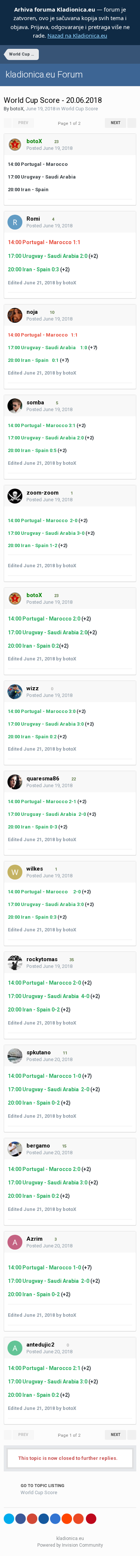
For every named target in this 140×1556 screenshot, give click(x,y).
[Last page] (131, 123)
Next (116, 123)
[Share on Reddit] (67, 1519)
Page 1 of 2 (70, 123)
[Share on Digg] (43, 1519)
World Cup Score (79, 108)
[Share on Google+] (32, 1519)
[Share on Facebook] (20, 1519)
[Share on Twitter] (9, 1519)
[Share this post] (128, 148)
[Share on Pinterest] (91, 1519)
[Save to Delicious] (55, 1519)
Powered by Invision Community (70, 1545)
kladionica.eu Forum (44, 74)
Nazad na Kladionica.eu (77, 35)
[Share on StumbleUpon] (78, 1519)
